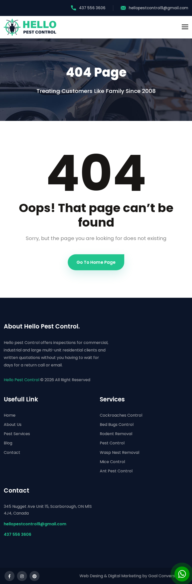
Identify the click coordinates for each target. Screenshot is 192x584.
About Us (13, 424)
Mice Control (112, 462)
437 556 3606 (92, 7)
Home (10, 415)
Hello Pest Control (21, 380)
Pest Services (17, 434)
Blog (8, 443)
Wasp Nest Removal (119, 452)
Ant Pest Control (116, 471)
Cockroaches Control (121, 415)
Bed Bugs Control (117, 424)
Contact (12, 452)
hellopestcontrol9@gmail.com (158, 7)
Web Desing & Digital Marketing (110, 576)
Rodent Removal (116, 434)
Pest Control (112, 443)
